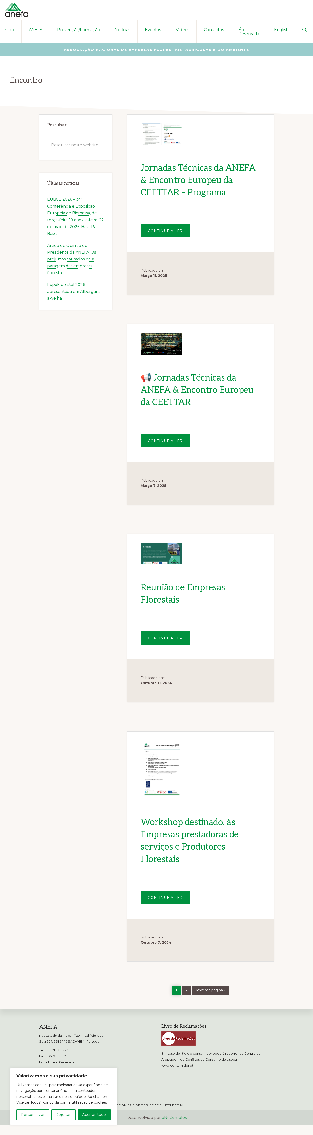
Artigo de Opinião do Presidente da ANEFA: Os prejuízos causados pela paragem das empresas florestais (71, 259)
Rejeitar (63, 1114)
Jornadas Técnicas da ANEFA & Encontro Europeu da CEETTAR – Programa (198, 180)
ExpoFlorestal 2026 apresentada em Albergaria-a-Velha (74, 291)
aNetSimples (174, 1117)
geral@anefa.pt (62, 1062)
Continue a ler (169, 232)
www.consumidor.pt (177, 1065)
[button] (304, 29)
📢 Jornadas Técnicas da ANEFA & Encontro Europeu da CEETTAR (197, 390)
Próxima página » (210, 989)
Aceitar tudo (94, 1114)
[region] (63, 1096)
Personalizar (33, 1114)
